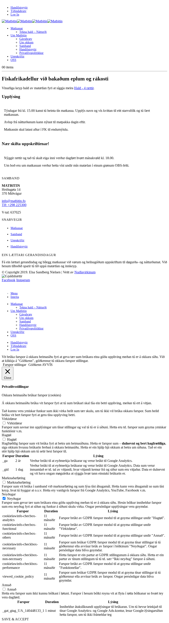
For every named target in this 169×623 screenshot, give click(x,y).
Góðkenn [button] (34, 365)
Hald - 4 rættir (84, 88)
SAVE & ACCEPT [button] (15, 619)
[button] (4, 286)
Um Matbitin (19, 35)
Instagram (23, 280)
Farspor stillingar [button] (14, 365)
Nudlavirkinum (85, 272)
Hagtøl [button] (6, 435)
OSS (13, 60)
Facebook (8, 280)
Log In (15, 14)
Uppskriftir (17, 56)
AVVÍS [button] (47, 365)
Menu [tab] (14, 293)
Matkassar (17, 28)
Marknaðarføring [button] (13, 478)
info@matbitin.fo (14, 201)
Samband (25, 46)
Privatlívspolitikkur (31, 53)
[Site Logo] (32, 21)
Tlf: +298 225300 (14, 205)
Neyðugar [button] (9, 494)
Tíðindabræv (18, 11)
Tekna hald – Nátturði (33, 32)
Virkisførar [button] (9, 419)
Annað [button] (6, 585)
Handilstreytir (19, 7)
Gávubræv (25, 39)
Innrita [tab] (15, 297)
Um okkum (26, 42)
